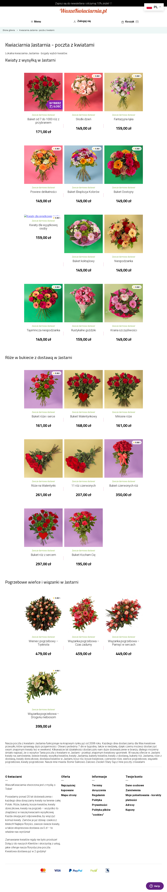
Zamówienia (133, 790)
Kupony (130, 809)
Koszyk (132, 21)
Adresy (130, 804)
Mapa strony (68, 795)
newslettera (77, 3)
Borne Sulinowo (76, 762)
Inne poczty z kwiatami (131, 762)
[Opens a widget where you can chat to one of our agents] (155, 886)
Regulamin (98, 795)
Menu (37, 21)
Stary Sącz (111, 762)
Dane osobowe (135, 785)
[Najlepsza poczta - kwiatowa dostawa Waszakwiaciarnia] (83, 11)
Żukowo (90, 762)
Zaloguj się (84, 21)
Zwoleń (100, 762)
